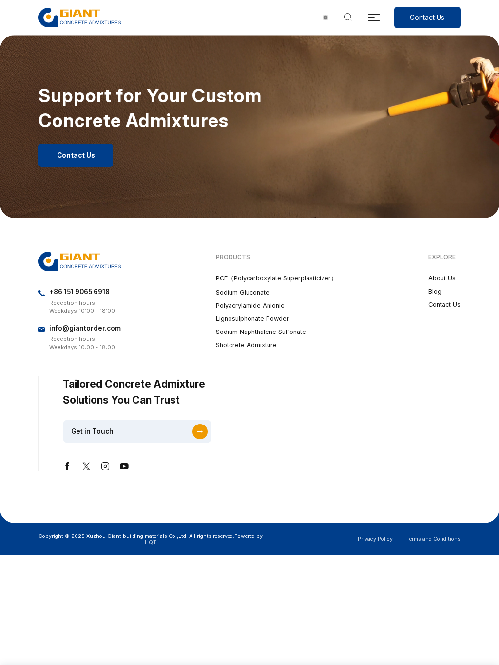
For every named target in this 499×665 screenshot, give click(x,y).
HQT (150, 542)
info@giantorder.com (85, 328)
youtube (124, 466)
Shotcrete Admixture (246, 345)
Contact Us (427, 17)
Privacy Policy (375, 539)
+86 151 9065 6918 (79, 292)
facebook (67, 466)
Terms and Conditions (433, 539)
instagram (105, 466)
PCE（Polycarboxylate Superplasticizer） (276, 278)
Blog (434, 291)
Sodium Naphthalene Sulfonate (261, 331)
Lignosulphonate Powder (252, 318)
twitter (86, 466)
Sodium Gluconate (242, 292)
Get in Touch (92, 431)
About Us (442, 278)
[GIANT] (79, 18)
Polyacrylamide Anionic (250, 305)
